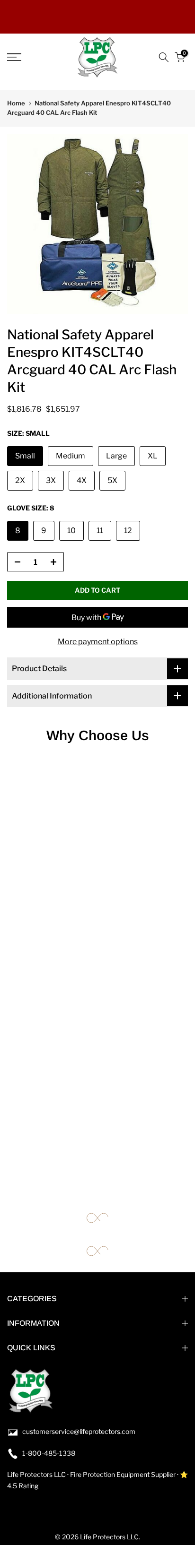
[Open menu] (27, 57)
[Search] (164, 57)
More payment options (98, 641)
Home (16, 103)
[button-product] (15, 562)
